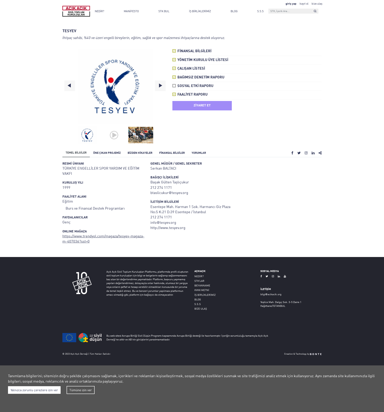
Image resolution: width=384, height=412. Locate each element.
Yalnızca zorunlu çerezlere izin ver (34, 390)
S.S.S (260, 11)
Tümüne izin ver (80, 390)
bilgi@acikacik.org (270, 294)
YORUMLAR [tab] (199, 153)
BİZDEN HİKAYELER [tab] (140, 153)
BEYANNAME (202, 285)
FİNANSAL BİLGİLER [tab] (172, 153)
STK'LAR (199, 280)
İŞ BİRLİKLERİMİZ (200, 11)
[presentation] (69, 85)
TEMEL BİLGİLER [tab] (76, 153)
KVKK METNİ (201, 290)
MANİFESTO (131, 11)
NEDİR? (99, 11)
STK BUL (163, 11)
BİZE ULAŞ (200, 308)
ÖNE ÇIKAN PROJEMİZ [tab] (107, 153)
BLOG (234, 11)
